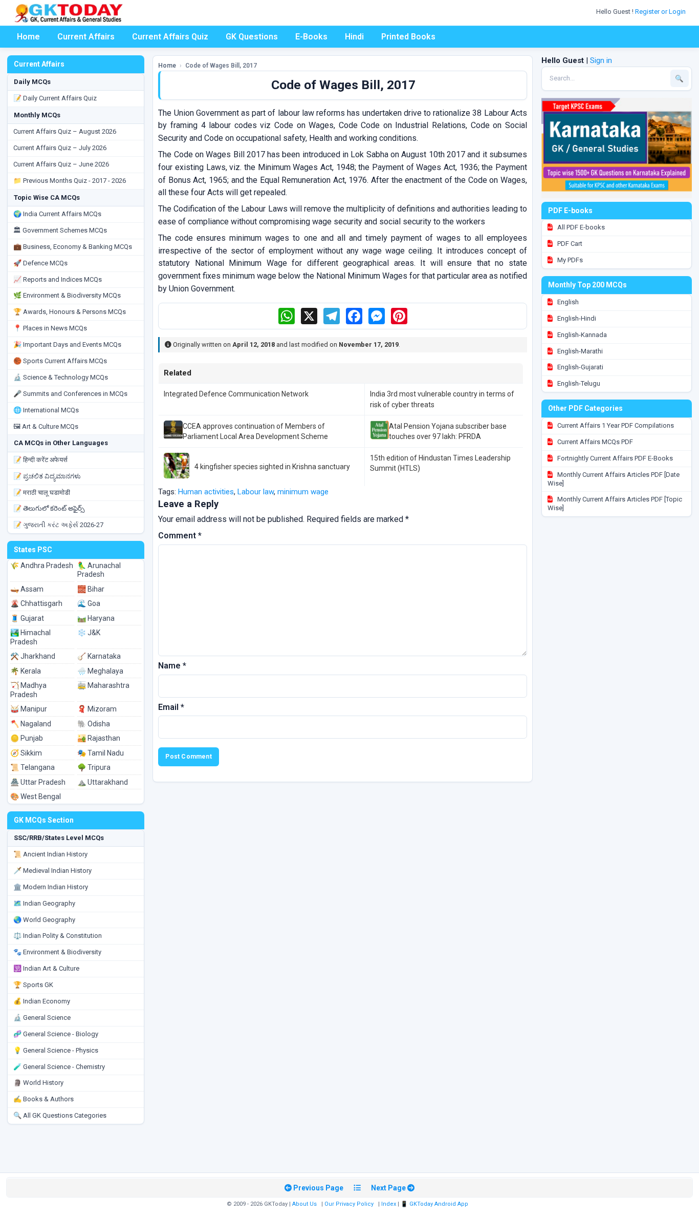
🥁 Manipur (28, 709)
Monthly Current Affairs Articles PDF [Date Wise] (614, 479)
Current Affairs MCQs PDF (594, 442)
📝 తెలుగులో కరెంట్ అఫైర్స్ (48, 508)
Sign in (601, 60)
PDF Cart (569, 243)
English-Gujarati (579, 367)
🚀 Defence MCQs (40, 263)
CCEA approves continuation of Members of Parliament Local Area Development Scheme (255, 431)
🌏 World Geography (44, 920)
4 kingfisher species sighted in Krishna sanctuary (272, 467)
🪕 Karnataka (99, 656)
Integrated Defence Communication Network (236, 394)
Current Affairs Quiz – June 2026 (61, 164)
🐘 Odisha (93, 724)
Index (388, 1204)
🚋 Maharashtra (103, 685)
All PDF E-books (580, 227)
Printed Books (408, 36)
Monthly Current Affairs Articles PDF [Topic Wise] (615, 503)
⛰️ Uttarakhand (102, 782)
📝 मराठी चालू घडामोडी (41, 492)
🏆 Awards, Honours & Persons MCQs (69, 312)
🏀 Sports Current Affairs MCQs (60, 361)
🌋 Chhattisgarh (36, 603)
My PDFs (569, 260)
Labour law (255, 491)
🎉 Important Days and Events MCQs (67, 344)
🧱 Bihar (90, 589)
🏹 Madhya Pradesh (28, 690)
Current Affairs (86, 36)
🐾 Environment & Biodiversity (57, 952)
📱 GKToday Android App (435, 1204)
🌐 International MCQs (46, 410)
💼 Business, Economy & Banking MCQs (72, 246)
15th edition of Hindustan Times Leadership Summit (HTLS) (440, 463)
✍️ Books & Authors (43, 1099)
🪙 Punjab (26, 738)
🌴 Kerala (25, 671)
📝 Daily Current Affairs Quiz (55, 98)
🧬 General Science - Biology (55, 1034)
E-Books (311, 36)
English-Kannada (581, 335)
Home (28, 36)
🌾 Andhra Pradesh (41, 565)
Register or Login (661, 11)
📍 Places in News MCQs (50, 328)
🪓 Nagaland (30, 724)
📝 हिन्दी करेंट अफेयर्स (40, 460)
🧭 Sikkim (26, 753)
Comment (180, 535)
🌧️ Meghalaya (100, 671)
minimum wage (303, 491)
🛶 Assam (26, 589)
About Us (304, 1204)
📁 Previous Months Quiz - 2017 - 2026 (69, 180)
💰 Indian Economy (41, 1001)
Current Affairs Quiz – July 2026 (59, 148)
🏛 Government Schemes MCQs (60, 230)
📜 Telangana (32, 767)
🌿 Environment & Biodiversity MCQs (67, 295)
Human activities (206, 491)
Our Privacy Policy (349, 1204)
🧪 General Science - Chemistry (59, 1067)
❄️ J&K (88, 633)
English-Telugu (578, 383)
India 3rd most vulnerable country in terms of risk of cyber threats (442, 399)
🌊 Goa (88, 603)
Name (172, 666)
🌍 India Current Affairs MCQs (57, 214)
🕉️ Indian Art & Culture (46, 968)
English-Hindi (576, 318)
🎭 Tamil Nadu (100, 753)
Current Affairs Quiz (170, 36)
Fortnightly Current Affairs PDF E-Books (614, 458)
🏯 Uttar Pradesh (37, 782)
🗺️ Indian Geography (44, 903)
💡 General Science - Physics (55, 1050)
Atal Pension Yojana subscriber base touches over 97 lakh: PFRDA (448, 431)
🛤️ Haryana (96, 618)
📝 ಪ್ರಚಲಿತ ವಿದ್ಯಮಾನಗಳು (47, 476)
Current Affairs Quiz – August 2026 (64, 131)
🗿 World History (38, 1082)
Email (171, 707)
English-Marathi (579, 351)
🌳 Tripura (94, 767)
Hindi (354, 36)
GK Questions (252, 36)
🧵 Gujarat (27, 618)
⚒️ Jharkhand (32, 656)
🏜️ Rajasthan (98, 738)
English (567, 302)
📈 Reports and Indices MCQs (57, 279)
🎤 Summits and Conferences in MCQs (70, 393)
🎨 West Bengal (35, 796)
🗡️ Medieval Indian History (52, 870)
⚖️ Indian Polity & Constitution (57, 935)
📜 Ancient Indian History (50, 854)
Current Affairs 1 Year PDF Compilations (615, 425)
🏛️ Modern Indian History (50, 887)
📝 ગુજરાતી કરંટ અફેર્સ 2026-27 (58, 525)
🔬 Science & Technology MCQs (60, 377)
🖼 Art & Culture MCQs (45, 426)
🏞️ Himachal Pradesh (30, 637)
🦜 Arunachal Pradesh (99, 570)
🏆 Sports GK (33, 985)
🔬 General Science (42, 1017)
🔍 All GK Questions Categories (59, 1115)
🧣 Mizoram (97, 709)
